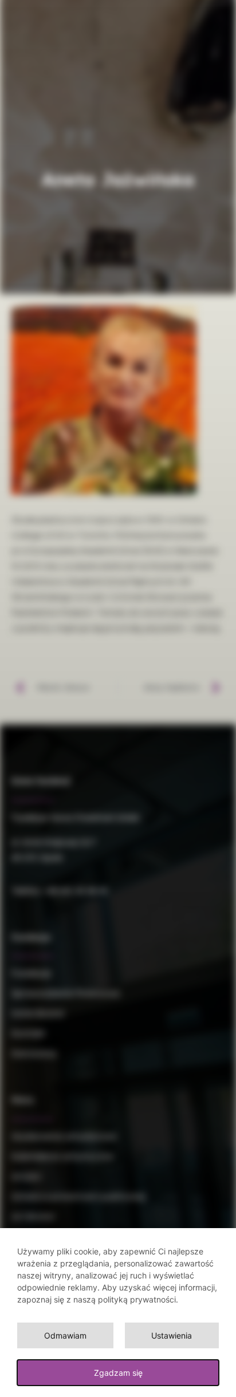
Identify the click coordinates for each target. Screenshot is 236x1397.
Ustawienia (171, 1335)
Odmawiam (65, 1335)
